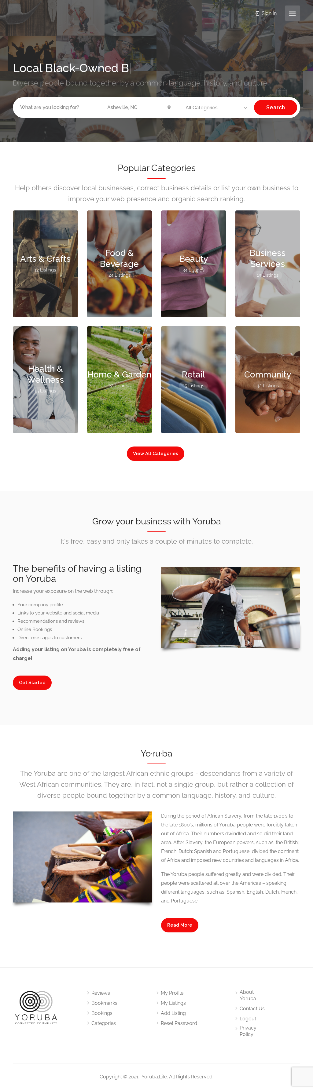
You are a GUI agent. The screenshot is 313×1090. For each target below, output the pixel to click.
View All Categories (155, 453)
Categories (103, 1023)
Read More (179, 925)
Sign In (268, 13)
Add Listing (173, 1013)
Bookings (101, 1013)
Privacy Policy (248, 1031)
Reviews (100, 993)
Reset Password (179, 1023)
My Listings (173, 1003)
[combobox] (217, 108)
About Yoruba (248, 995)
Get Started (32, 682)
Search (275, 107)
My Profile (172, 993)
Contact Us (252, 1009)
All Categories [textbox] (202, 108)
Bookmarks (104, 1003)
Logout (248, 1019)
